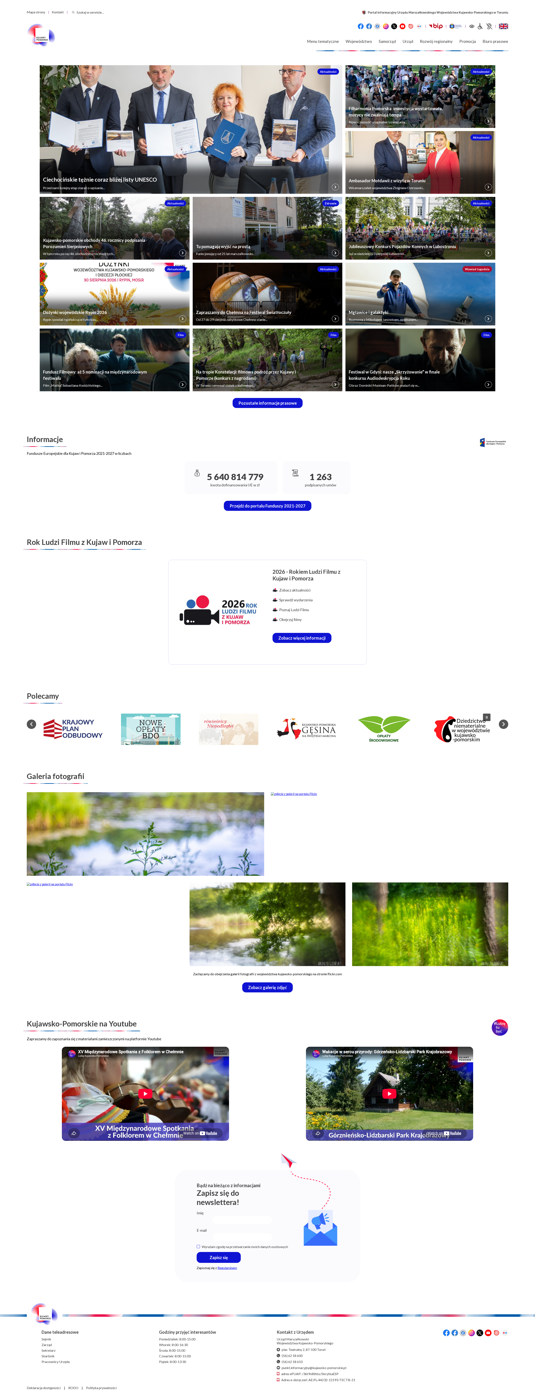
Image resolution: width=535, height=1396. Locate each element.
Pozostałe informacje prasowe (267, 402)
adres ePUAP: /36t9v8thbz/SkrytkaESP (310, 1374)
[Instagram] (386, 26)
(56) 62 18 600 (292, 1356)
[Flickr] (419, 26)
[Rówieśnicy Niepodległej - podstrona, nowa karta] (150, 729)
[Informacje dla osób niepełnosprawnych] (484, 26)
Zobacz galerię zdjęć (270, 988)
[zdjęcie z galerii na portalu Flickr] (145, 834)
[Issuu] (411, 26)
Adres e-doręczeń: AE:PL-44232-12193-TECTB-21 (318, 1380)
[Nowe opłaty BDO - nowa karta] (73, 729)
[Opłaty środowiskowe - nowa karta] (306, 729)
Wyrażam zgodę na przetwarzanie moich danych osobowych (245, 1247)
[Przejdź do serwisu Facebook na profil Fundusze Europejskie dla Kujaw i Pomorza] (369, 26)
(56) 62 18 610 (292, 1362)
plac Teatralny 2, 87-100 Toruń (304, 1349)
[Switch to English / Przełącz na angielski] (503, 26)
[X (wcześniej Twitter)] (394, 26)
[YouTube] (402, 26)
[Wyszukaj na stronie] (73, 12)
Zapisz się (219, 1257)
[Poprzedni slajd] (31, 724)
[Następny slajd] (503, 724)
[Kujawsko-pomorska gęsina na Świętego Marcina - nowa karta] (228, 729)
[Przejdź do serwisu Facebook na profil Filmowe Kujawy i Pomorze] (377, 26)
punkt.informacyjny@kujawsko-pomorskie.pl (314, 1368)
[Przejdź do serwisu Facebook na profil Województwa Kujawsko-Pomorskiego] (361, 26)
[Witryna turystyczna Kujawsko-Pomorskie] (455, 26)
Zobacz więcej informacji (304, 639)
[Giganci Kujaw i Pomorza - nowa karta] (462, 729)
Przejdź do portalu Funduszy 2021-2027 (268, 505)
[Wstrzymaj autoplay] (486, 717)
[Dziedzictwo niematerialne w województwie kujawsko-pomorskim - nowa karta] (384, 729)
